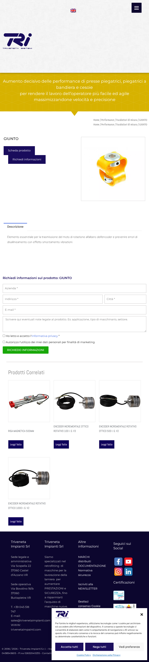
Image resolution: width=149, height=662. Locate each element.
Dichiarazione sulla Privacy (106, 655)
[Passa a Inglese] (73, 9)
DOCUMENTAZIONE (92, 566)
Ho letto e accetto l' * (33, 336)
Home (96, 119)
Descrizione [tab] (15, 226)
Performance (107, 119)
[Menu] (137, 8)
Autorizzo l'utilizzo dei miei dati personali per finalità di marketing (50, 342)
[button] (142, 614)
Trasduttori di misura (126, 119)
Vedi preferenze (129, 647)
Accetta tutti (69, 647)
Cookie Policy (84, 655)
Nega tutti (99, 647)
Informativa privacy (45, 336)
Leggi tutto (16, 444)
